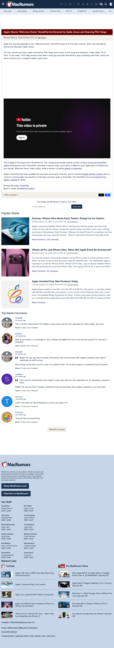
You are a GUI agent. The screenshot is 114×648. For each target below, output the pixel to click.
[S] (7, 384)
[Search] (106, 4)
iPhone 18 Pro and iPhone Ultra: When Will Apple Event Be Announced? (71, 250)
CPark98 (18, 318)
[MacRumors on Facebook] (70, 4)
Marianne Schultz (30, 534)
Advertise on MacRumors (16, 493)
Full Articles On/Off (21, 636)
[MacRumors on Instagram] (65, 4)
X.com (8, 510)
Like (28, 327)
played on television (73, 168)
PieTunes (19, 412)
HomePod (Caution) (26, 188)
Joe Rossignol (72, 253)
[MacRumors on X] (74, 4)
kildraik (18, 334)
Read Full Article (38, 240)
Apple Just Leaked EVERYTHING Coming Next (34, 595)
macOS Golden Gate (101, 11)
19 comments (52, 271)
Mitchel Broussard (8, 524)
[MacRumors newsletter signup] (96, 4)
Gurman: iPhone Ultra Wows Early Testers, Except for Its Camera (68, 218)
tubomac (19, 397)
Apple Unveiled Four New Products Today (55, 281)
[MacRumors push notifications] (87, 4)
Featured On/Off (7, 636)
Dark (52, 636)
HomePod (24, 185)
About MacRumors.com (15, 486)
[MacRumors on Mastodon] (78, 4)
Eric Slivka (28, 506)
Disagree (34, 327)
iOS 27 (69, 11)
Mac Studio (22, 11)
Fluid (31, 636)
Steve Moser (5, 552)
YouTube (10, 566)
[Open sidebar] (111, 4)
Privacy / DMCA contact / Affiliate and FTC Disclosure (19, 627)
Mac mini (7, 11)
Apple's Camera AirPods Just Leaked (30, 584)
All (111, 11)
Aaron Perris (28, 552)
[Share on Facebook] (107, 195)
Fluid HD (37, 636)
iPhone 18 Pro (38, 11)
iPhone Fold (55, 11)
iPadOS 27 (82, 11)
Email (3, 510)
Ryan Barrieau (29, 543)
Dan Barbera (5, 543)
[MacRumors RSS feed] (92, 4)
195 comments (11, 195)
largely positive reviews (93, 174)
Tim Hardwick (72, 222)
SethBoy (19, 374)
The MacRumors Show (77, 566)
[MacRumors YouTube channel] (83, 4)
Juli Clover (41, 38)
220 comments (53, 240)
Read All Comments (57, 429)
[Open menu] (3, 4)
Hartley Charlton (7, 534)
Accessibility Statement (9, 632)
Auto (43, 636)
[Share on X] (101, 195)
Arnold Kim (5, 506)
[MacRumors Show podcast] (61, 4)
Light (48, 636)
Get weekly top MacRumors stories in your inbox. (57, 202)
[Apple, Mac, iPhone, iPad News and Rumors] (20, 7)
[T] (7, 406)
